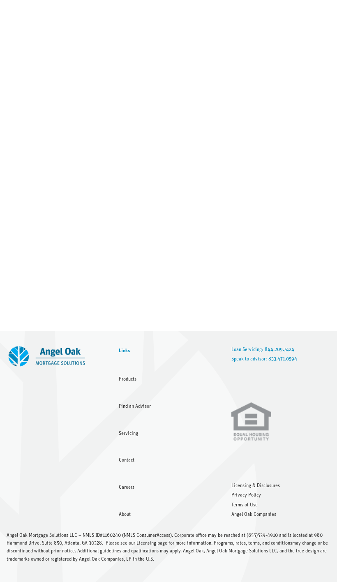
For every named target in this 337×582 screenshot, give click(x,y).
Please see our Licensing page (136, 542)
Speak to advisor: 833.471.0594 (264, 358)
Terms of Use (244, 504)
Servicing (128, 433)
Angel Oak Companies (253, 514)
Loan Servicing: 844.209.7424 (262, 349)
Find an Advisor (135, 406)
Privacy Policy (246, 494)
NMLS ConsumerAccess (147, 535)
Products (127, 378)
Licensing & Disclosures (255, 485)
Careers (126, 487)
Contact (126, 459)
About (125, 514)
